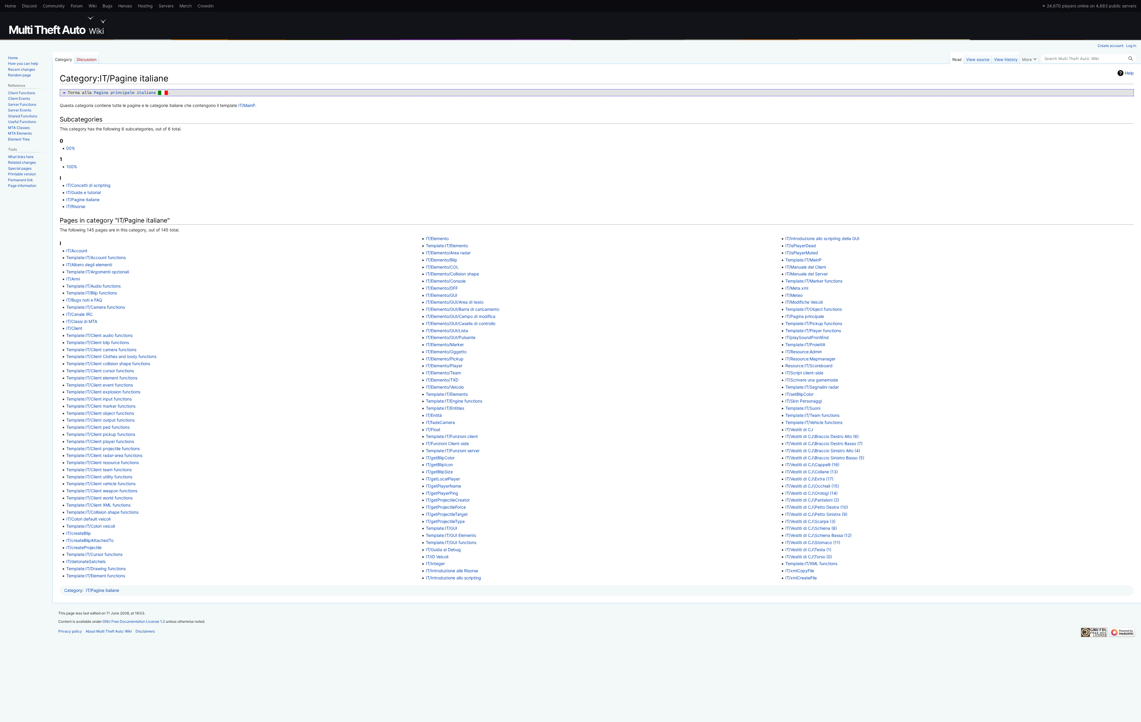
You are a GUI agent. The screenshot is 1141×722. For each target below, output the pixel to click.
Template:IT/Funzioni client (452, 436)
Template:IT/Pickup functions (813, 323)
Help (1129, 72)
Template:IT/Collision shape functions (102, 512)
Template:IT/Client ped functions (98, 427)
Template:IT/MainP (803, 259)
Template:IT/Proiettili (805, 344)
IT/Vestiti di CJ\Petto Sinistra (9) (816, 514)
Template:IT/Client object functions (100, 413)
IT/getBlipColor (440, 457)
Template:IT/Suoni (802, 408)
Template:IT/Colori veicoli (90, 526)
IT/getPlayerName (443, 485)
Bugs (107, 5)
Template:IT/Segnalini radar (812, 387)
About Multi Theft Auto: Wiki (109, 631)
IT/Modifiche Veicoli (804, 302)
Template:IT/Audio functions (93, 286)
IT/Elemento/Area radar (448, 252)
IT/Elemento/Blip (441, 259)
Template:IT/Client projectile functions (103, 448)
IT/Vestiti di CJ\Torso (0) (808, 556)
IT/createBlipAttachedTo (90, 540)
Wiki (93, 5)
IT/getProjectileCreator (448, 499)
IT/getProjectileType (445, 521)
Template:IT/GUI (441, 528)
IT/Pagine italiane (83, 199)
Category (73, 590)
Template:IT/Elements (447, 394)
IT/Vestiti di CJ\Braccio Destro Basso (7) (824, 443)
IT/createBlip (78, 533)
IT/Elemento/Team (443, 372)
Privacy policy (70, 631)
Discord (29, 5)
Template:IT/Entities (445, 408)
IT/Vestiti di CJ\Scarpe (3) (810, 521)
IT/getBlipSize (439, 471)
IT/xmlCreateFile (801, 577)
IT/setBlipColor (799, 394)
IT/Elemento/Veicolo (445, 387)
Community (54, 5)
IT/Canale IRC (79, 314)
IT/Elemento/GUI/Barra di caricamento (462, 309)
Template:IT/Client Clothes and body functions (111, 356)
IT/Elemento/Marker (445, 344)
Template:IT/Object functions (813, 309)
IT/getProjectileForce (446, 507)
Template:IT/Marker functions (813, 280)
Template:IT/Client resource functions (102, 462)
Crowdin (206, 5)
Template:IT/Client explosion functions (103, 391)
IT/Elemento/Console (446, 280)
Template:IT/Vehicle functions (813, 422)
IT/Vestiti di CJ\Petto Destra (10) (816, 507)
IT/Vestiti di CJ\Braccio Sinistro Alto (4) (822, 450)
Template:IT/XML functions (811, 563)
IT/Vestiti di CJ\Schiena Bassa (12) (818, 535)
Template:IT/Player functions (813, 330)
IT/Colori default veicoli (88, 518)
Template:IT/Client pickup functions (100, 434)
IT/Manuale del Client (805, 266)
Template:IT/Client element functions (101, 377)
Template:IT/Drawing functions (96, 568)
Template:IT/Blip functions (91, 292)
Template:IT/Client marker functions (100, 406)
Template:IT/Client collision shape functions (108, 363)
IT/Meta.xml (796, 288)
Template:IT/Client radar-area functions (104, 455)
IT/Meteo (794, 295)
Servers (166, 5)
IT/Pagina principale (804, 316)
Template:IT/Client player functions (100, 441)
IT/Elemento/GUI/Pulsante (450, 337)
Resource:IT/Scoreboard (809, 365)
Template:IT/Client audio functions (99, 335)
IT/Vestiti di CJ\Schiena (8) (811, 528)
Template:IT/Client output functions (100, 420)
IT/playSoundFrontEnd (807, 337)
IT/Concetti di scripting (88, 185)
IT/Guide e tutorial (83, 192)
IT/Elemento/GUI (441, 295)
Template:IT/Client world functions (99, 497)
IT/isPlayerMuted (801, 252)
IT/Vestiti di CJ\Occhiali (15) (812, 485)
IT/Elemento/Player (444, 365)
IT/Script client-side (804, 372)
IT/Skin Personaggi (803, 400)
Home (10, 5)
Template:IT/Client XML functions (98, 504)
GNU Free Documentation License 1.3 (134, 621)
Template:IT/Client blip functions (97, 342)
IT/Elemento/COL (442, 266)
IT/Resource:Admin (803, 351)
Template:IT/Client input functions (99, 398)
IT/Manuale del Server (806, 273)
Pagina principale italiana (131, 92)
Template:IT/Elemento (447, 245)
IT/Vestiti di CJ (799, 429)
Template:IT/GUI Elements (451, 535)
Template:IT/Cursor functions (94, 554)
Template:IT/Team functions (812, 415)
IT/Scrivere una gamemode (811, 379)
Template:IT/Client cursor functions (100, 370)
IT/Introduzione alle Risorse (452, 570)
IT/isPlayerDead (800, 245)
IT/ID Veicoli (437, 556)
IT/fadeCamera (440, 422)
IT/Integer (435, 563)
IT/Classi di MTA (81, 321)
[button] (1029, 58)
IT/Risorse (75, 206)
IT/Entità (434, 415)
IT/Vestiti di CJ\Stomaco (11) (812, 542)
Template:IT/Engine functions (454, 400)
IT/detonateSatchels (85, 561)
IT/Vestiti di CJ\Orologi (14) (811, 493)
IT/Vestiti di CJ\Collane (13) (811, 471)
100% (71, 166)
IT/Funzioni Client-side (447, 443)
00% (70, 148)
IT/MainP (246, 105)
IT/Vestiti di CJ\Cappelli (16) (812, 464)
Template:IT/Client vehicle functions (100, 483)
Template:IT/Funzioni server (453, 450)
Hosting (145, 5)
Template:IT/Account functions (96, 257)
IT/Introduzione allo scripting (453, 577)
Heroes (125, 5)
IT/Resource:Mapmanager (810, 358)
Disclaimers (145, 631)
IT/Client (74, 328)
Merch (185, 5)
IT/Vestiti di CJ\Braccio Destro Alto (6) (822, 436)
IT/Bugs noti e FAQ (84, 299)
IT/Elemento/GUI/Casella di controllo (460, 323)
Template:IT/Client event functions (99, 384)
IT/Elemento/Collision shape (452, 273)
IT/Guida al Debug (443, 549)
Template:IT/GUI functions (451, 542)
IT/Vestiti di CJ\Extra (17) (809, 478)
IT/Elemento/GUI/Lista (447, 330)
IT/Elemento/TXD (442, 379)
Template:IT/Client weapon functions (101, 490)
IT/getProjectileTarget (447, 514)
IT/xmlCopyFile (799, 570)
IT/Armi (73, 278)
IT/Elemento (437, 238)
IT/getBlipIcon (439, 464)
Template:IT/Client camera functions (101, 349)
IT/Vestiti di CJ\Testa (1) (808, 549)
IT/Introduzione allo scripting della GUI (822, 238)
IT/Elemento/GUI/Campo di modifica (460, 316)
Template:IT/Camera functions (95, 307)
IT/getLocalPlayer (443, 478)
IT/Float (433, 429)
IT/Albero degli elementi (89, 264)
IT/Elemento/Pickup (445, 358)
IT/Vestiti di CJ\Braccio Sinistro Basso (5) (824, 457)
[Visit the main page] (58, 25)
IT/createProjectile (84, 547)
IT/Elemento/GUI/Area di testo (454, 302)
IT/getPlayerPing (442, 493)
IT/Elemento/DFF (442, 288)
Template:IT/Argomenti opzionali (97, 271)
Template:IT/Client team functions (99, 469)
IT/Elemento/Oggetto (446, 351)
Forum (77, 5)
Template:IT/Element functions (95, 575)
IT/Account (76, 250)
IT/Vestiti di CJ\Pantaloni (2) (812, 499)
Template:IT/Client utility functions (99, 476)
